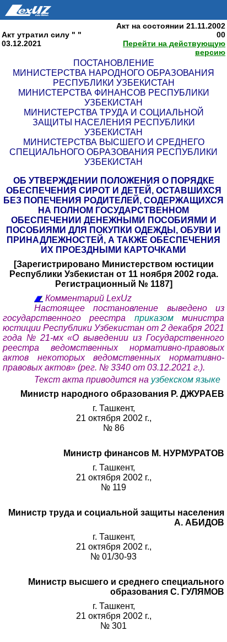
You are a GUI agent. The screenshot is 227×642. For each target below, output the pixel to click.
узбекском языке (185, 379)
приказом (158, 318)
